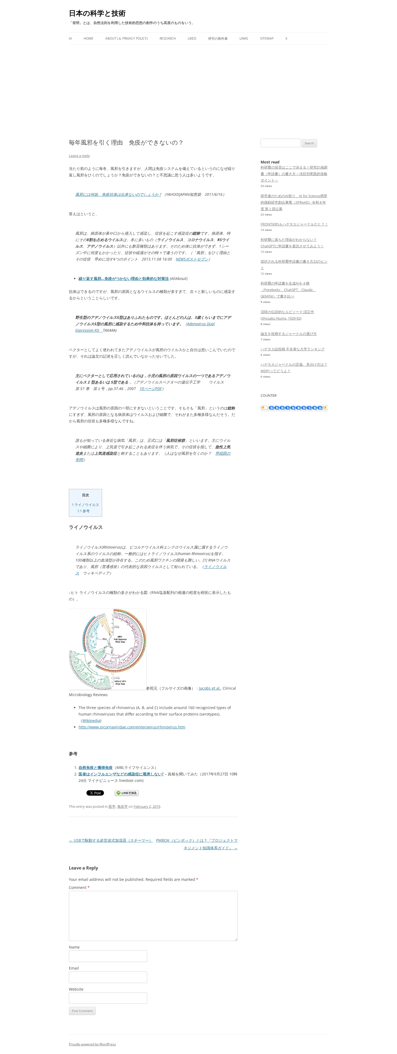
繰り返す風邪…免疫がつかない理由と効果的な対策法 (124, 278)
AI (70, 38)
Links (244, 38)
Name (74, 947)
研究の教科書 (218, 38)
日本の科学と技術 (97, 13)
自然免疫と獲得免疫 (96, 767)
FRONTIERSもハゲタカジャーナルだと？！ (294, 224)
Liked (192, 38)
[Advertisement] (198, 85)
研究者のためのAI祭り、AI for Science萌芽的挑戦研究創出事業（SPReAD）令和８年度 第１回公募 (294, 202)
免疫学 (122, 806)
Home (88, 38)
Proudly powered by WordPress (92, 1044)
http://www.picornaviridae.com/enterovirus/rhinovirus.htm (132, 727)
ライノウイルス (85, 504)
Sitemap (267, 38)
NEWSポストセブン (192, 259)
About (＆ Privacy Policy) (126, 38)
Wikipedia (91, 720)
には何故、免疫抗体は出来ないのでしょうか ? (118, 194)
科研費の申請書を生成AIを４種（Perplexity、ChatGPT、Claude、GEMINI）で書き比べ (288, 290)
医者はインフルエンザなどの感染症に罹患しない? (121, 773)
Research (168, 38)
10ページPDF (151, 388)
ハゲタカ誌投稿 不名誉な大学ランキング (293, 349)
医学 (112, 806)
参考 (83, 510)
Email (74, 968)
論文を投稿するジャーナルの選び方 (289, 333)
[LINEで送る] (127, 793)
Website (76, 989)
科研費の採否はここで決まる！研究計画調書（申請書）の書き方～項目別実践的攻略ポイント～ (294, 174)
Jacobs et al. (210, 688)
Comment (79, 887)
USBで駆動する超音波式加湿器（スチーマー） (111, 840)
